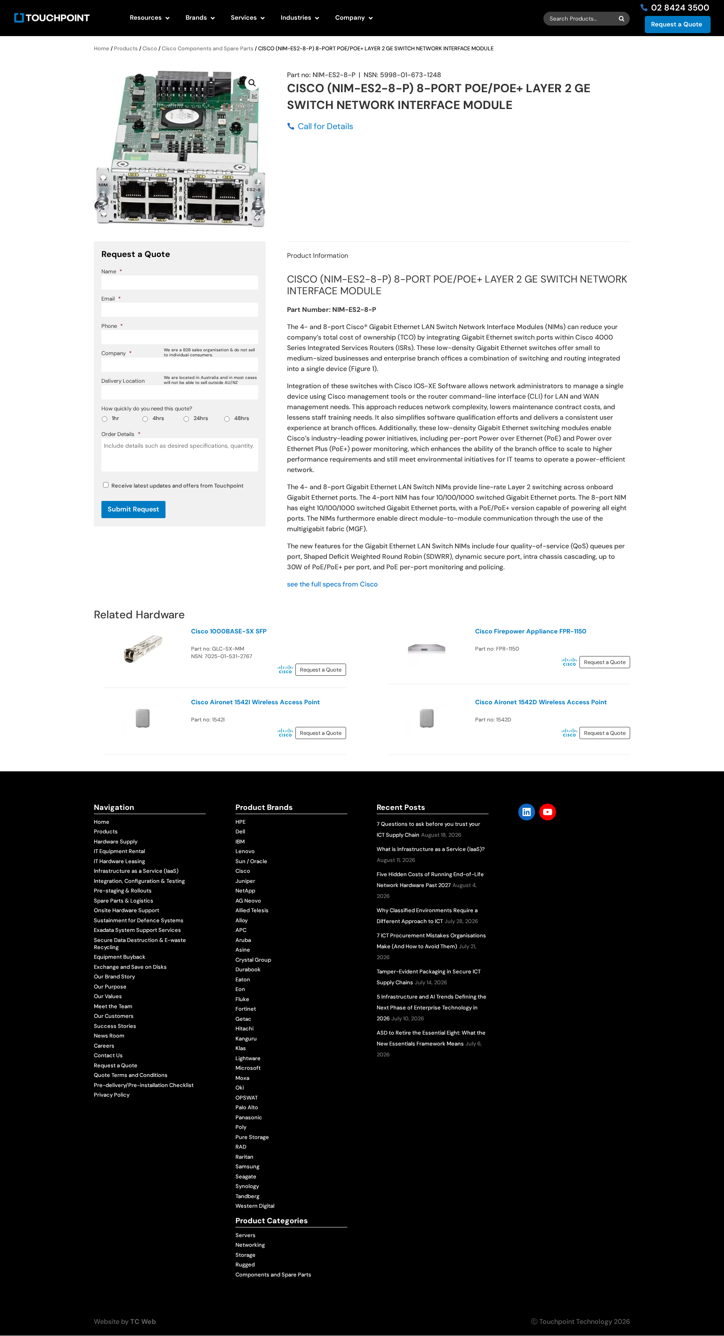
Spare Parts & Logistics (123, 900)
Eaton (242, 979)
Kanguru (246, 1038)
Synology (247, 1186)
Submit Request (133, 509)
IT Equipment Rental (119, 851)
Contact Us (108, 1055)
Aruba (243, 940)
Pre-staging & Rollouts (123, 890)
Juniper (245, 881)
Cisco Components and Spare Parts (207, 48)
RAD (240, 1146)
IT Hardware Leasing (119, 861)
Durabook (248, 969)
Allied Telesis (252, 910)
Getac (243, 1018)
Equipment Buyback (119, 956)
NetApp (245, 890)
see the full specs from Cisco (332, 584)
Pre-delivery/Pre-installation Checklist (144, 1085)
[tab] (317, 255)
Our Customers (114, 1016)
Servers (245, 1235)
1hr (115, 418)
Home (101, 48)
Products (126, 48)
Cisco (149, 48)
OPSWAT (246, 1097)
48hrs (241, 418)
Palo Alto (246, 1107)
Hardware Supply (115, 841)
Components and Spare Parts (273, 1274)
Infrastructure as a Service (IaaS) (136, 870)
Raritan (244, 1156)
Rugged (245, 1264)
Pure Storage (252, 1137)
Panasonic (248, 1117)
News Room (109, 1035)
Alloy (241, 920)
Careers (104, 1045)
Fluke (242, 999)
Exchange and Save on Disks (130, 966)
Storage (245, 1254)
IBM (240, 841)
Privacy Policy (111, 1094)
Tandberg (247, 1196)
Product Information (317, 255)
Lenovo (245, 851)
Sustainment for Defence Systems (139, 920)
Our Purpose (110, 986)
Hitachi (244, 1028)
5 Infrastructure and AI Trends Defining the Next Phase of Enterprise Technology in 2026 (431, 1007)
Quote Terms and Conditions (131, 1075)
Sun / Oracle (251, 861)
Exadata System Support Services (137, 930)
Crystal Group (253, 959)
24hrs (201, 418)
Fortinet (245, 1008)
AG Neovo (248, 900)
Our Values (108, 996)
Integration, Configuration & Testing (139, 881)
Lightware (248, 1058)
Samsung (247, 1166)
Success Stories (115, 1026)
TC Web (143, 1321)
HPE (240, 821)
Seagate (245, 1176)
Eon (240, 989)
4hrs (158, 418)
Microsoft (248, 1067)
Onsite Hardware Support (126, 910)
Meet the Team (113, 1006)
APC (240, 930)
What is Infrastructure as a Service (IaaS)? (431, 849)
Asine (242, 949)
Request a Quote (676, 24)
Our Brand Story (114, 976)
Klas (240, 1048)
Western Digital (254, 1205)
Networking (250, 1244)
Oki (239, 1087)
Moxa (242, 1078)
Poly (240, 1127)
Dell (240, 831)
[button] (252, 83)
